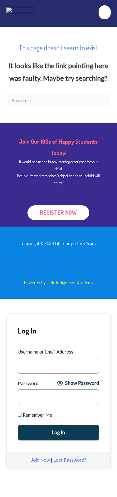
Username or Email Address (45, 351)
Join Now (40, 460)
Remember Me (37, 415)
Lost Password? (69, 460)
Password (28, 383)
